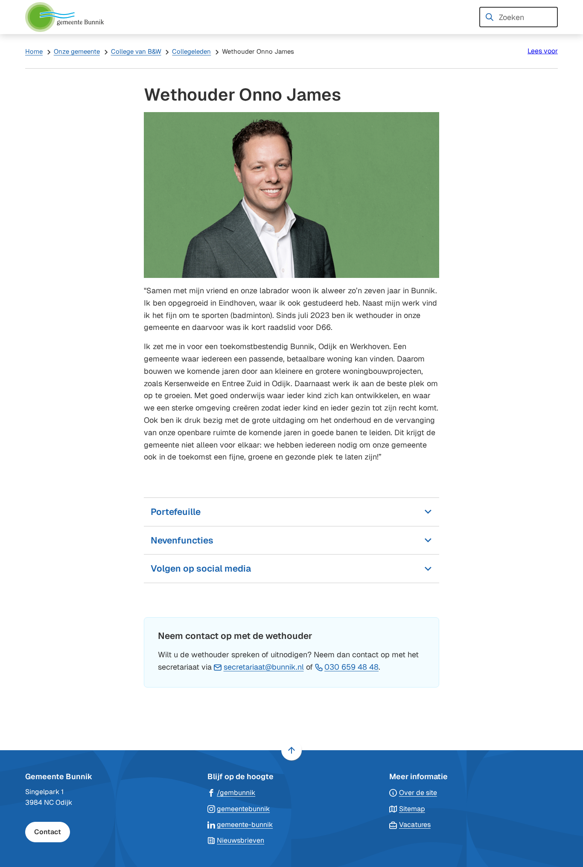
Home (34, 51)
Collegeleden (191, 51)
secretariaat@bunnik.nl (264, 667)
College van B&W (136, 51)
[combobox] (518, 17)
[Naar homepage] (68, 17)
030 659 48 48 (351, 667)
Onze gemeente (77, 51)
